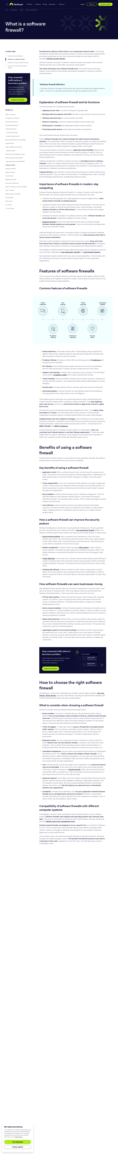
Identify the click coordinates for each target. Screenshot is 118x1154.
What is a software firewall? (31, 9)
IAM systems (84, 547)
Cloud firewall (9, 176)
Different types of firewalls (12, 194)
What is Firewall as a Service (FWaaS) (16, 186)
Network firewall (10, 172)
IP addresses (96, 360)
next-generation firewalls (70, 252)
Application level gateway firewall (15, 154)
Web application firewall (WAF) (14, 158)
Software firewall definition (15, 56)
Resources (52, 4)
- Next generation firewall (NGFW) (15, 161)
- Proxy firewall (9, 208)
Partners (61, 4)
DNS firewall (8, 201)
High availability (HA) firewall (13, 147)
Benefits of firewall (10, 179)
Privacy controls (17, 1147)
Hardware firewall (10, 168)
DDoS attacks (51, 695)
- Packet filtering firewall (12, 136)
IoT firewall (8, 205)
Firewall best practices (11, 125)
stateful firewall (74, 769)
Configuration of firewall (12, 118)
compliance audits (60, 375)
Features (38, 4)
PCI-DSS (47, 426)
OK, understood (17, 1142)
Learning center (14, 9)
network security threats (56, 59)
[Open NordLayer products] (7, 4)
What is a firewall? (10, 114)
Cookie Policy (18, 1137)
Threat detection (48, 558)
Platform (29, 4)
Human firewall (9, 143)
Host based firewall (10, 129)
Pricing (45, 4)
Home (7, 9)
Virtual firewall (9, 197)
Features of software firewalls (16, 59)
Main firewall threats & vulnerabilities (15, 139)
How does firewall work (12, 183)
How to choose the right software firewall (17, 66)
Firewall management (11, 121)
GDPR (41, 426)
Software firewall (10, 165)
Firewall (21, 9)
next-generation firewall (85, 530)
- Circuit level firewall (11, 132)
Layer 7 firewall (9, 190)
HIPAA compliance (61, 426)
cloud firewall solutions (91, 252)
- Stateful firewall (10, 150)
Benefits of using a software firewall (18, 62)
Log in (82, 4)
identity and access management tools (60, 821)
